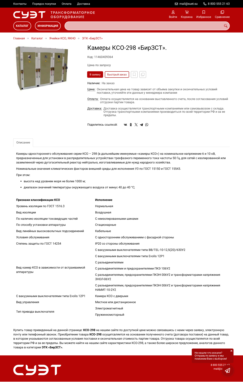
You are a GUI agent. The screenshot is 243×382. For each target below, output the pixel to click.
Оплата (66, 4)
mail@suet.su (188, 4)
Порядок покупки (44, 4)
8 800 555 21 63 (219, 4)
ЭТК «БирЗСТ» (92, 38)
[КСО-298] (47, 68)
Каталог (22, 26)
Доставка (83, 4)
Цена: (91, 89)
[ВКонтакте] (125, 124)
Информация (48, 26)
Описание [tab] (23, 142)
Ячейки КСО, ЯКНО (62, 38)
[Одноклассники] (131, 124)
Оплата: (93, 99)
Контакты (20, 4)
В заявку (95, 74)
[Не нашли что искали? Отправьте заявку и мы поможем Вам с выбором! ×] (228, 370)
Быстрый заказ (117, 74)
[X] (136, 124)
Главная (19, 38)
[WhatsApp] (146, 124)
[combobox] (147, 25)
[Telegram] (141, 124)
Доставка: (94, 108)
